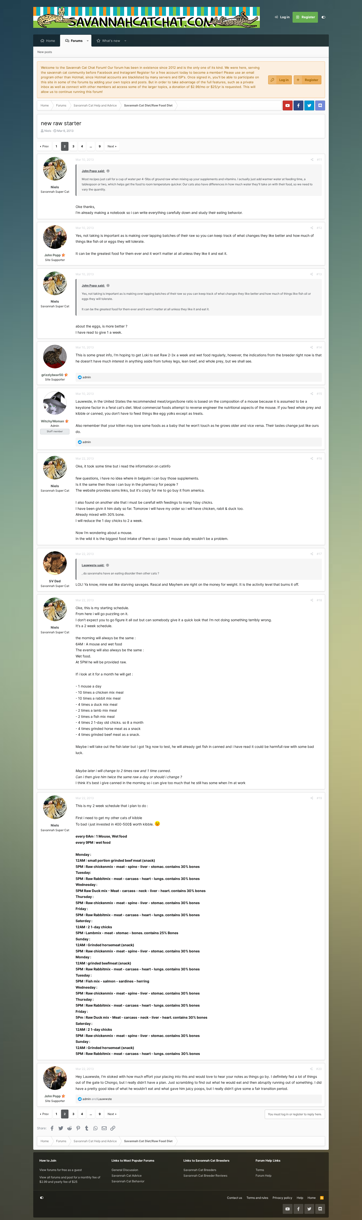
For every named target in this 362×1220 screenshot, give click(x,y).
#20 (319, 1069)
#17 (319, 554)
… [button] (91, 146)
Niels (47, 131)
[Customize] (323, 17)
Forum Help (263, 1175)
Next (111, 146)
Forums (76, 41)
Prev (45, 146)
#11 (319, 159)
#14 (319, 347)
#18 (319, 600)
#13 (319, 274)
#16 (319, 458)
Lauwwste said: (93, 565)
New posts (44, 52)
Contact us (234, 1198)
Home (50, 41)
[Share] (312, 160)
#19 (319, 798)
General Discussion (125, 1170)
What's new (111, 41)
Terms (260, 1170)
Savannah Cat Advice (127, 1175)
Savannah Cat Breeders (199, 1170)
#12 (319, 228)
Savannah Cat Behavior (128, 1181)
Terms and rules (257, 1198)
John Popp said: (93, 171)
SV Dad (55, 581)
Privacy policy (282, 1198)
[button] (87, 41)
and (97, 1099)
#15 (319, 393)
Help (300, 1198)
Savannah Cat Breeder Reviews (205, 1175)
